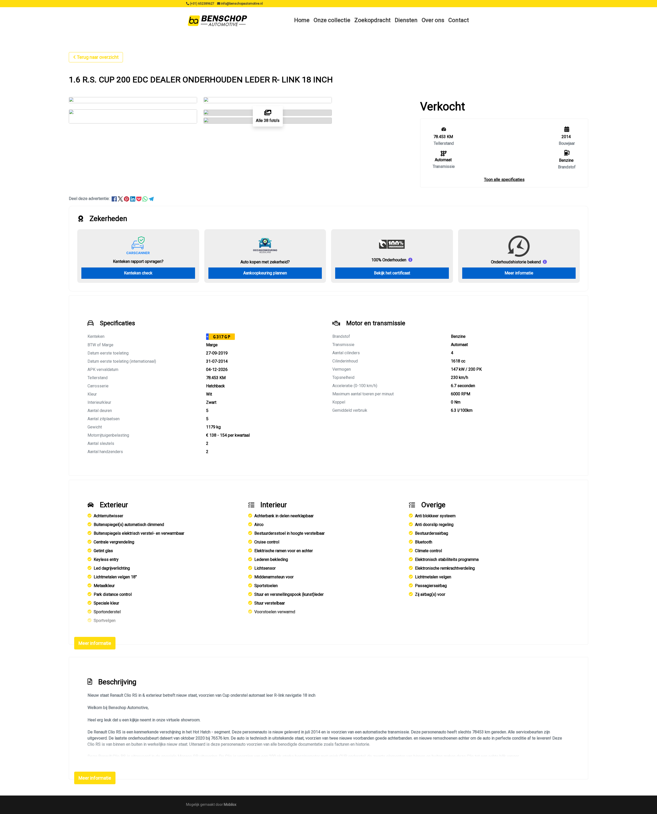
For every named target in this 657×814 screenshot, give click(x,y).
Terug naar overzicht (98, 57)
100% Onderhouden (388, 259)
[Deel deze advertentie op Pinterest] (127, 198)
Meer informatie (519, 273)
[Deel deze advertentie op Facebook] (115, 198)
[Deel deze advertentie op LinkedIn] (133, 198)
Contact (458, 20)
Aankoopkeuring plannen (265, 273)
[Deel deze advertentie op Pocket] (139, 198)
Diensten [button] (406, 20)
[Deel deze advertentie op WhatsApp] (145, 198)
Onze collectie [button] (332, 20)
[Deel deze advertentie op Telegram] (151, 198)
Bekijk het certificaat (392, 273)
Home (302, 20)
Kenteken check (138, 273)
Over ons (433, 20)
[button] (504, 179)
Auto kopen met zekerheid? (265, 262)
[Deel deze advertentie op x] (120, 198)
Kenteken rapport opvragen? (138, 261)
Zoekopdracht (372, 20)
